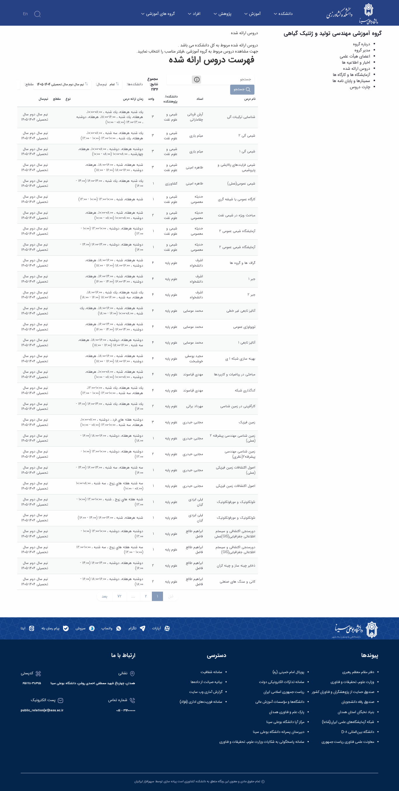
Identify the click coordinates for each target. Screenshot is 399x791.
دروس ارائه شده (356, 68)
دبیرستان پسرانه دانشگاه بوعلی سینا (278, 732)
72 (119, 596)
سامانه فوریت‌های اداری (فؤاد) (201, 702)
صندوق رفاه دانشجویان (357, 702)
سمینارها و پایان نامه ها (351, 81)
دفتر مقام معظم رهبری (358, 672)
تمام (113, 84)
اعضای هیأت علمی (355, 56)
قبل (171, 596)
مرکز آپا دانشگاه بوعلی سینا (285, 722)
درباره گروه (361, 44)
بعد (104, 596)
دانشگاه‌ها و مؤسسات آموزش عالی (279, 702)
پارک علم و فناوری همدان (286, 712)
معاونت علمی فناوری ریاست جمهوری (348, 742)
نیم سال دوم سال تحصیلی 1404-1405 (61, 84)
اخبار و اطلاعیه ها (356, 62)
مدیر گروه (362, 50)
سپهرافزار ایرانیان (144, 781)
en (25, 14)
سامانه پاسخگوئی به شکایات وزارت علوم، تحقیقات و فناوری (261, 742)
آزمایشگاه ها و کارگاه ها (351, 75)
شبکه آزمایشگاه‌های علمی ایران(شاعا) (348, 722)
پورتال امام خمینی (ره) (288, 672)
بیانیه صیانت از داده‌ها (206, 682)
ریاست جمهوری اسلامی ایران (283, 692)
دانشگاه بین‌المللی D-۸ (357, 732)
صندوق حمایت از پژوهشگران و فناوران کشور (343, 692)
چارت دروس (360, 87)
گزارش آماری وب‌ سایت (205, 692)
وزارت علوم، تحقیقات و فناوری (352, 682)
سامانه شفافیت (211, 672)
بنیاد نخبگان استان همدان (356, 712)
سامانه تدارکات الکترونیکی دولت (281, 682)
